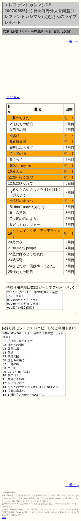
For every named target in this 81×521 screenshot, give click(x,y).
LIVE (14, 31)
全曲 (48, 31)
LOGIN (66, 31)
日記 (57, 31)
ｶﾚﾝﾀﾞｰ (24, 31)
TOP (6, 31)
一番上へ (72, 485)
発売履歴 (37, 31)
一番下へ (72, 41)
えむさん (13, 97)
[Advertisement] (40, 68)
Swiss (4, 518)
